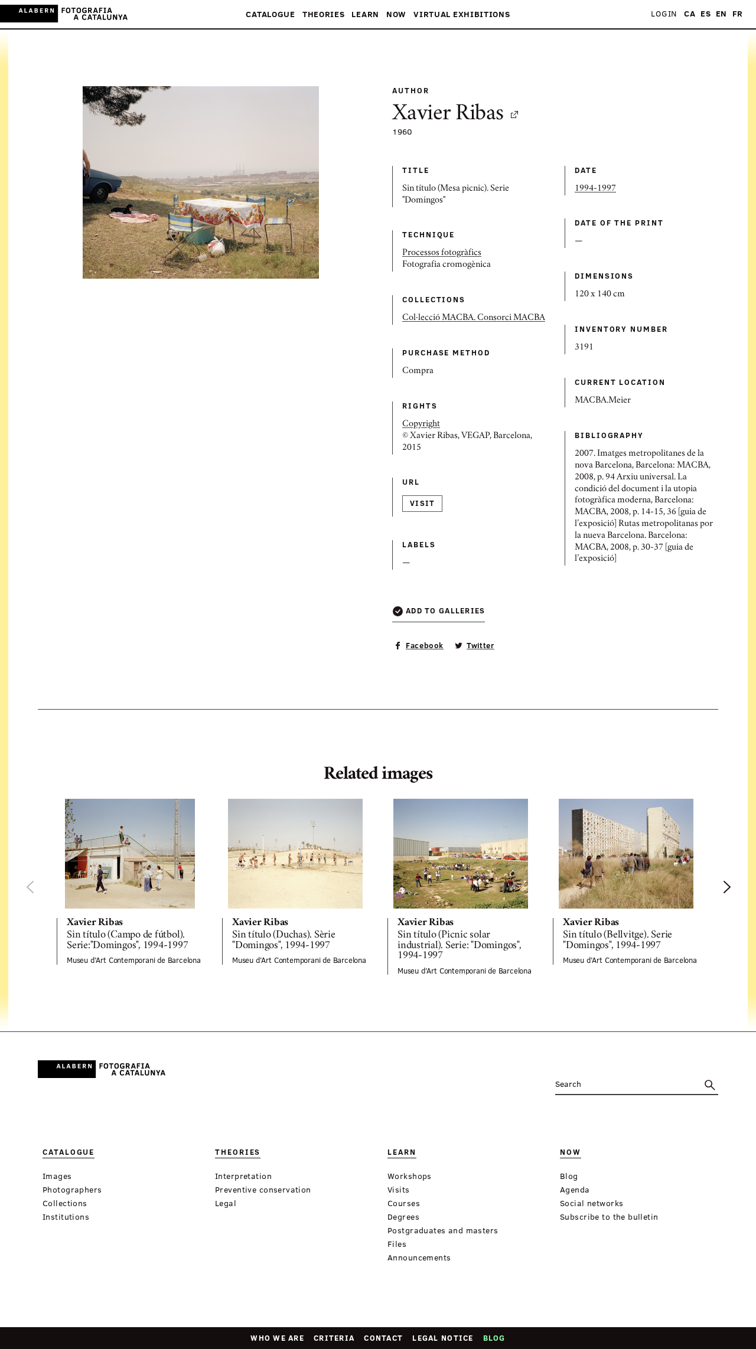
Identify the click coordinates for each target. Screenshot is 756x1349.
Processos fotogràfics (441, 253)
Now (396, 14)
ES (705, 13)
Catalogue (270, 14)
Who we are (277, 1337)
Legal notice (442, 1337)
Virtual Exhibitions (461, 14)
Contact (383, 1337)
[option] (130, 882)
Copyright (421, 424)
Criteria (334, 1337)
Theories (323, 14)
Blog (494, 1337)
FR (737, 13)
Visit (422, 503)
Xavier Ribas (448, 114)
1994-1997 (595, 189)
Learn (365, 14)
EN (721, 13)
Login (664, 13)
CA (689, 13)
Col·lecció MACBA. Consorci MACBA (473, 318)
